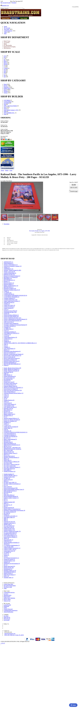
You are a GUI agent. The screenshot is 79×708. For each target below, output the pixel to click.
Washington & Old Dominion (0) (12, 563)
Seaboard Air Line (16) (9, 521)
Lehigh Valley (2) (8, 428)
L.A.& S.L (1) (7, 425)
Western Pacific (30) (9, 567)
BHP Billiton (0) (8, 278)
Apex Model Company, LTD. (11, 110)
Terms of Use (7, 600)
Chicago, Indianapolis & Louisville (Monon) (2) (15, 319)
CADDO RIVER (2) (9, 294)
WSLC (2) (6, 576)
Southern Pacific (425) (9, 528)
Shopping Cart (5, 5)
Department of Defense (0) (10, 359)
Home (5, 26)
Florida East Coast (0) (9, 382)
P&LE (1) (6, 481)
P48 (5, 72)
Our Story (6, 616)
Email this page (73, 191)
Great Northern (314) (9, 405)
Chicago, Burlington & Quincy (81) (12, 317)
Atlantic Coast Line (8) (9, 271)
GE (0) (5, 398)
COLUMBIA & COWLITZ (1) (11, 333)
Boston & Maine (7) (9, 284)
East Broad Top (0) (8, 372)
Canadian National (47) (9, 298)
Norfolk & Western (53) (9, 471)
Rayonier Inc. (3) (8, 504)
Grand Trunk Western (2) (10, 404)
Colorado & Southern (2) (10, 331)
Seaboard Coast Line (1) (10, 523)
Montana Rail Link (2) (9, 456)
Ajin (5, 107)
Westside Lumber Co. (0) (10, 570)
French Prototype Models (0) (11, 389)
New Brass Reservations (10, 585)
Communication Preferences (10, 610)
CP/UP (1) (6, 340)
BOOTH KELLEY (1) (9, 280)
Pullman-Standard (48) (9, 502)
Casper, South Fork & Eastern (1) (12, 301)
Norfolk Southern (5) (9, 474)
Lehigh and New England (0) (11, 426)
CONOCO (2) (7, 334)
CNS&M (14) (7, 327)
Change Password (8, 609)
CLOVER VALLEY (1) (10, 326)
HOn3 (5, 62)
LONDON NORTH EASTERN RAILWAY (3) (15, 432)
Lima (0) (6, 429)
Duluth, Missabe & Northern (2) (11, 369)
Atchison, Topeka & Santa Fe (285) (12, 270)
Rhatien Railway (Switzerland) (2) (12, 509)
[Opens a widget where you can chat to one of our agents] (73, 705)
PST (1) (6, 499)
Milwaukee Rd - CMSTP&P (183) (12, 447)
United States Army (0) (9, 551)
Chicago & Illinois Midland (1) (11, 315)
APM (5, 111)
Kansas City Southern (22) (10, 421)
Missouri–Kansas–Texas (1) (10, 453)
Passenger (6, 87)
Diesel (5, 84)
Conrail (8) (6, 336)
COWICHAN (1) (8, 338)
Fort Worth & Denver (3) (10, 384)
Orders (5, 607)
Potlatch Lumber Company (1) (11, 497)
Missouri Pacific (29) (9, 452)
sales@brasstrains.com (9, 633)
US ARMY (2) (7, 552)
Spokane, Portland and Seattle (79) (12, 531)
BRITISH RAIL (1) (8, 287)
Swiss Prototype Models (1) (10, 537)
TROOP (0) (6, 544)
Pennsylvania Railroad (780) (11, 488)
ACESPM (6, 103)
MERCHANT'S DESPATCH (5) (12, 445)
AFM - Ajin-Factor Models (10, 105)
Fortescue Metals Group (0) (10, 386)
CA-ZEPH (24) (7, 292)
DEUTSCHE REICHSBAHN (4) (12, 364)
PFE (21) (6, 493)
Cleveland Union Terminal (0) (11, 323)
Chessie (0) (6, 313)
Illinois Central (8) (8, 412)
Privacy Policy (7, 599)
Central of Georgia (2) (9, 306)
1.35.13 (3, 643)
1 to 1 (5, 55)
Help (5, 33)
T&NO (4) (6, 538)
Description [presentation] (6, 224)
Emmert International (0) (10, 376)
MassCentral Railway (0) (10, 443)
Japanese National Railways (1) (11, 418)
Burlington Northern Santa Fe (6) (12, 290)
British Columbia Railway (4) (11, 285)
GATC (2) (6, 394)
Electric (5, 85)
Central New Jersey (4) (9, 305)
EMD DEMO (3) (8, 375)
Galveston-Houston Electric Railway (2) (13, 393)
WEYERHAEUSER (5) (10, 572)
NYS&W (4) (7, 478)
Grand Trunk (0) (8, 403)
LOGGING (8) (7, 431)
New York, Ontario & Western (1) (12, 467)
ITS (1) (5, 417)
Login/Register (7, 604)
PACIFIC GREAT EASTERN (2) (12, 484)
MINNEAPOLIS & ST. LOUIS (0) (12, 449)
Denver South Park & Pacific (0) (12, 358)
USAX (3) (6, 553)
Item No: (72, 182)
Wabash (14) (7, 562)
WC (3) (5, 565)
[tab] (41, 224)
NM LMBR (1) (7, 470)
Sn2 (5, 75)
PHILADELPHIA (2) (9, 495)
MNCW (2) (6, 454)
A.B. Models (7, 100)
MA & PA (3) (7, 438)
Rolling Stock (7, 88)
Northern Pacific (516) (9, 477)
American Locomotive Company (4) (12, 266)
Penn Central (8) (8, 486)
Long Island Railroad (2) (10, 433)
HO (5, 60)
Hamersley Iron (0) (8, 408)
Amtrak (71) (7, 267)
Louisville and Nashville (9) (10, 436)
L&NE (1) (6, 424)
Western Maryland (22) (9, 566)
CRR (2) (6, 344)
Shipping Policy (7, 595)
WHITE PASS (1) (8, 573)
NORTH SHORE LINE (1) (10, 475)
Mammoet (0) (7, 440)
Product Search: (4, 8)
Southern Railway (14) (9, 530)
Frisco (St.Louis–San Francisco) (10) (13, 390)
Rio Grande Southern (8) (10, 511)
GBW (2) (6, 397)
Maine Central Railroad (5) (10, 439)
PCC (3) (6, 485)
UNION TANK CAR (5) (10, 549)
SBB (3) (6, 518)
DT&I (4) (6, 365)
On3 (5, 71)
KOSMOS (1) (7, 422)
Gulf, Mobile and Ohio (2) (10, 407)
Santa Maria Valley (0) (9, 517)
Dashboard (6, 606)
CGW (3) (6, 309)
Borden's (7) (7, 281)
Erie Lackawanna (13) (9, 377)
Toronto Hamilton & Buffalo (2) (11, 542)
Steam (5, 90)
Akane (5, 108)
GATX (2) (6, 396)
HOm (5, 61)
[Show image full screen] (44, 213)
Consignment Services (9, 592)
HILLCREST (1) (8, 410)
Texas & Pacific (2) (8, 539)
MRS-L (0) (6, 458)
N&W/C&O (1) (7, 460)
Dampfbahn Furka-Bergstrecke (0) (12, 351)
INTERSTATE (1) (8, 415)
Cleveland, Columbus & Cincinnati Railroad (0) (15, 324)
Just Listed (6, 29)
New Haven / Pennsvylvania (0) (11, 464)
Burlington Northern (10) (10, 288)
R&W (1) (6, 503)
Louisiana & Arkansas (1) (10, 435)
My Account (4, 2)
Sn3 (5, 76)
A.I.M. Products (8, 101)
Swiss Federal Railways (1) (10, 535)
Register (14, 2)
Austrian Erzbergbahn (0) (10, 273)
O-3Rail (6, 68)
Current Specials (8, 30)
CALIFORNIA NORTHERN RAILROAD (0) (15, 295)
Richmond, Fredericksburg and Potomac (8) (14, 510)
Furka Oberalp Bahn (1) (9, 391)
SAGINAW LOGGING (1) (10, 516)
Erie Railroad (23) (8, 379)
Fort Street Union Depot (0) (10, 383)
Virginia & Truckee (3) (9, 559)
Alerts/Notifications (8, 611)
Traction (6, 91)
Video (5, 32)
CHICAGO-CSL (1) (9, 322)
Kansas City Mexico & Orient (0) (12, 419)
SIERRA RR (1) (8, 524)
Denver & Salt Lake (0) (9, 357)
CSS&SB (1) (7, 347)
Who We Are (7, 618)
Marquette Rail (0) (8, 442)
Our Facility (7, 620)
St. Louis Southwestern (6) (10, 532)
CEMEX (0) (7, 303)
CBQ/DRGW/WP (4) (9, 302)
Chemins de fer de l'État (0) (10, 310)
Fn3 (5, 57)
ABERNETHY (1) (8, 262)
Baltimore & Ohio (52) (9, 274)
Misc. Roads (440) (8, 450)
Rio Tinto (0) (7, 513)
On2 (5, 69)
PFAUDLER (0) (8, 492)
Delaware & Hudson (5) (10, 352)
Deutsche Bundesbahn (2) (10, 362)
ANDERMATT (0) (8, 269)
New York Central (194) (10, 465)
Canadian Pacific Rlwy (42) (10, 299)
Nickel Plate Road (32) (9, 468)
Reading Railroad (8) (9, 507)
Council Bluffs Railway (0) (10, 337)
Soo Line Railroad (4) (9, 525)
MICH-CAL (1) (7, 446)
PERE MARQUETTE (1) (10, 490)
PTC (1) (6, 500)
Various (5, 92)
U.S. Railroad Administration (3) (12, 545)
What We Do (7, 617)
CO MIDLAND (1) (8, 329)
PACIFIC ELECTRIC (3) (10, 482)
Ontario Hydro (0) (8, 479)
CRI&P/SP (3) (7, 341)
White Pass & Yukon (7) (10, 574)
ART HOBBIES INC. (9, 112)
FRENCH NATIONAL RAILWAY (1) (13, 387)
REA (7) (6, 506)
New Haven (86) (8, 463)
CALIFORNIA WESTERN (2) (11, 297)
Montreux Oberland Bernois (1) (11, 457)
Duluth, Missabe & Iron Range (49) (12, 368)
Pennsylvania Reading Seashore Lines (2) (14, 489)
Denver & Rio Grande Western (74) (12, 355)
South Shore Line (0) (9, 527)
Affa (5, 104)
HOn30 (5, 64)
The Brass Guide (8, 587)
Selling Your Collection (9, 598)
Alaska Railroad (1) (8, 263)
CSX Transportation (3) (9, 348)
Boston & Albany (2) (9, 283)
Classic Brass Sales (8, 584)
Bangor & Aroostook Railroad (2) (12, 276)
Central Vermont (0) (8, 308)
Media (6, 170)
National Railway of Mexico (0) (11, 461)
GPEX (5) (6, 401)
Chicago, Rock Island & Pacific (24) (12, 320)
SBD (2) (6, 520)
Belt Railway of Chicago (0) (11, 277)
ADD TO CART (73, 187)
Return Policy (7, 596)
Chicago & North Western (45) (11, 316)
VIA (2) (6, 556)
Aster (5, 114)
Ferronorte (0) (7, 380)
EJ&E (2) (6, 373)
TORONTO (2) (7, 541)
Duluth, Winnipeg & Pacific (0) (11, 370)
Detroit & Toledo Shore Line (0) (11, 361)
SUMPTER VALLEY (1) (10, 534)
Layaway (6, 593)
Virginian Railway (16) (9, 560)
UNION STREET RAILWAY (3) (12, 548)
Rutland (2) (6, 514)
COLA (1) (6, 330)
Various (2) (6, 555)
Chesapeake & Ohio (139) (10, 312)
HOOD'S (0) (7, 411)
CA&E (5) (6, 291)
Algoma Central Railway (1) (11, 264)
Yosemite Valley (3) (8, 577)
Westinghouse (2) (8, 569)
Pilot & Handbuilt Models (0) (11, 496)
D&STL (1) (6, 350)
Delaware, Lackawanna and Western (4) (13, 354)
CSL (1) (6, 345)
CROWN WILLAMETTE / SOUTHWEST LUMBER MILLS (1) (20, 343)
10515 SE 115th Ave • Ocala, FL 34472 (14, 635)
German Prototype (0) (9, 400)
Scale (10, 170)
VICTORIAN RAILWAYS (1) (11, 558)
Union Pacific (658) (8, 546)
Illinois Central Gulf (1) (9, 414)
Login (8, 2)
